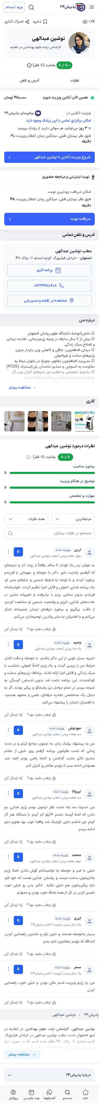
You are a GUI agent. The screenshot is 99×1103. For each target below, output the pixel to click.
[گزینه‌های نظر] (8, 551)
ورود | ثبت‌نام (14, 7)
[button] (49, 65)
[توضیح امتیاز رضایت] (28, 457)
